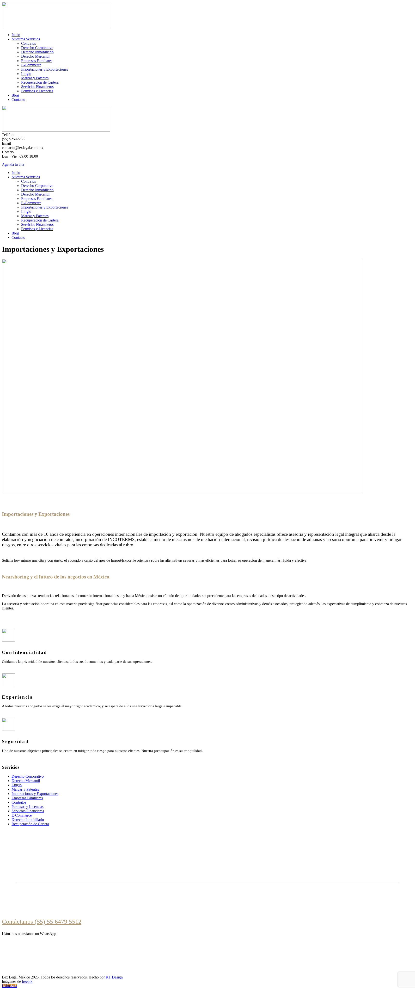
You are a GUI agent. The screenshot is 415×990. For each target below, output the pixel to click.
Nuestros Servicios (26, 39)
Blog (15, 95)
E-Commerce (31, 65)
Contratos (28, 43)
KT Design (114, 977)
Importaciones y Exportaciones (44, 69)
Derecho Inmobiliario (37, 52)
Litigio (26, 74)
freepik (27, 981)
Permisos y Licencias (37, 91)
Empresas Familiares (36, 61)
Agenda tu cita (13, 164)
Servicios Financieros (37, 87)
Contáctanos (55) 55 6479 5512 (41, 921)
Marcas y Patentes (35, 78)
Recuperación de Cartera (40, 82)
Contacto (18, 100)
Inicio (16, 35)
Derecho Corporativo (37, 48)
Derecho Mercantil (35, 56)
